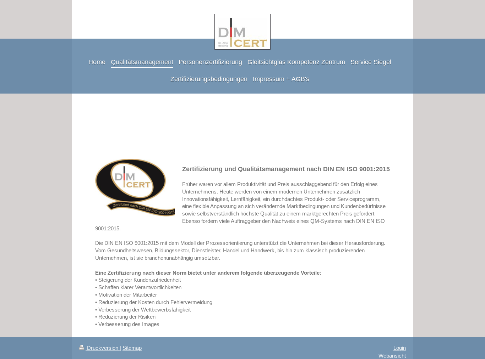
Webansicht (392, 356)
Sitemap (132, 348)
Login (399, 348)
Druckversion (103, 348)
